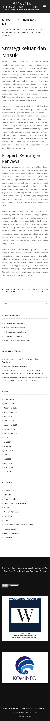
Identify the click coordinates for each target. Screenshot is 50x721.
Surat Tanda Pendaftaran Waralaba (19, 524)
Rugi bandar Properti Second (37, 290)
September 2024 (10, 433)
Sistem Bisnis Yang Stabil (14, 323)
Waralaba (7, 36)
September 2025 (10, 412)
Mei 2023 (7, 459)
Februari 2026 (9, 399)
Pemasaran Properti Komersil (16, 503)
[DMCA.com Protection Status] (10, 585)
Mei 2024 (7, 446)
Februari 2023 (9, 471)
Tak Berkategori (10, 529)
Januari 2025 (9, 420)
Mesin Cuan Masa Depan (14, 327)
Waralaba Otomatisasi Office (22, 5)
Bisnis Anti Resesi (21, 366)
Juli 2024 (7, 437)
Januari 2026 (9, 403)
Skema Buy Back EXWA (13, 336)
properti (39, 33)
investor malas (10, 490)
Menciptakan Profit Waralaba (16, 340)
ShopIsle (15, 712)
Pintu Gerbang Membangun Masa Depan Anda (22, 10)
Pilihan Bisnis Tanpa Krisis (15, 332)
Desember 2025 (10, 408)
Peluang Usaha (25, 33)
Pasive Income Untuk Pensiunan (29, 373)
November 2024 (10, 425)
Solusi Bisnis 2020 (28, 380)
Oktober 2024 (9, 429)
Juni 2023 (7, 454)
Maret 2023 (8, 467)
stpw (6, 520)
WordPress (34, 712)
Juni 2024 (7, 442)
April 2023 (8, 463)
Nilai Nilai (7, 495)
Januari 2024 (9, 450)
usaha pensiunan (11, 533)
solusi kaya (8, 516)
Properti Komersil (11, 512)
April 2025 (8, 416)
